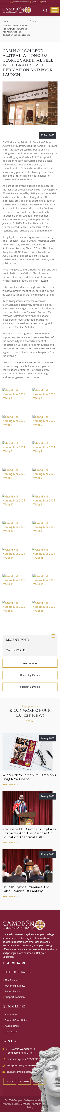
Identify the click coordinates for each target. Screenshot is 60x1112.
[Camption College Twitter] (9, 963)
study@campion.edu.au (19, 1071)
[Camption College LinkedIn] (19, 963)
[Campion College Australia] (16, 9)
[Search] (45, 10)
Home (5, 21)
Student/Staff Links (16, 1020)
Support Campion (30, 686)
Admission (11, 1014)
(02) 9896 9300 (28, 1065)
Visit (39, 1081)
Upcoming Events (30, 675)
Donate (24, 1081)
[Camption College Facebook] (3, 963)
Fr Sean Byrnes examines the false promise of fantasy (26, 889)
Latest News (12, 991)
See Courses (30, 663)
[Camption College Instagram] (14, 963)
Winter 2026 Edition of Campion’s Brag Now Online (29, 777)
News (33, 21)
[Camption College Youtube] (23, 963)
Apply (9, 1081)
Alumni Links (12, 1026)
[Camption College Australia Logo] (23, 924)
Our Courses (12, 980)
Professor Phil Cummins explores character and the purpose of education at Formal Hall (29, 833)
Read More (9, 784)
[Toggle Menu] (55, 9)
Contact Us (11, 1031)
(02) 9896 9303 (36, 1059)
